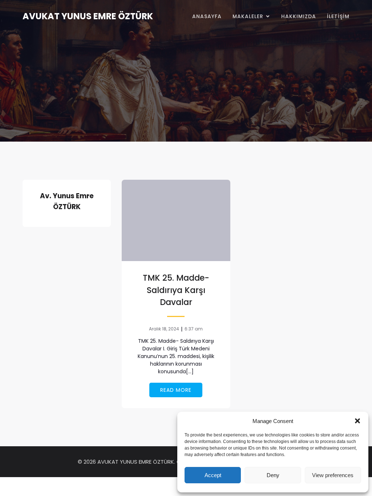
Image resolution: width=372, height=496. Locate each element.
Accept (213, 475)
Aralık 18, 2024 (164, 329)
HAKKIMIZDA (298, 16)
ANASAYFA (207, 16)
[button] (357, 420)
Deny (273, 475)
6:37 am (194, 329)
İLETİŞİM (338, 16)
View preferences (332, 475)
